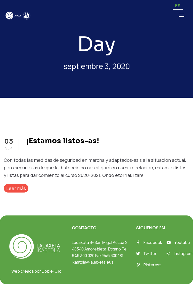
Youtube (182, 242)
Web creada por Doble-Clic (36, 271)
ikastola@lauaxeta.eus (93, 262)
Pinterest (152, 265)
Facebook (152, 242)
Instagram (183, 253)
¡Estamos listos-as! (62, 140)
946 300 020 (83, 255)
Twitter (150, 253)
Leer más (16, 188)
